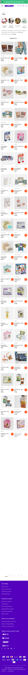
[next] (26, 2)
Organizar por (13, 38)
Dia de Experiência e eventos (9, 621)
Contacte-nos (5, 604)
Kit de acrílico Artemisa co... (4, 456)
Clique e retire (5, 613)
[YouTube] (11, 648)
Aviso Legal (17, 669)
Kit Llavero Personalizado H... (4, 213)
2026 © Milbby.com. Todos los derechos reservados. (14, 667)
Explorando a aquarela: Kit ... (4, 301)
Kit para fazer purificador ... (4, 257)
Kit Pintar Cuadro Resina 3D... (18, 191)
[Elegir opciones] (25, 58)
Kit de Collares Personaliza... (4, 147)
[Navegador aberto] (2, 5)
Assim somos (5, 586)
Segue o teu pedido (6, 601)
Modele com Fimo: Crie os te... (5, 434)
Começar (3, 12)
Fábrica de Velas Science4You (18, 434)
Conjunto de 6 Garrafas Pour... (4, 169)
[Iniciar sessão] (20, 5)
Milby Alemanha (6, 594)
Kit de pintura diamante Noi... (17, 368)
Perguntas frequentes (7, 611)
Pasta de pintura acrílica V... (17, 125)
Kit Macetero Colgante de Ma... (4, 346)
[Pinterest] (8, 648)
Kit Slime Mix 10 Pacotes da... (17, 279)
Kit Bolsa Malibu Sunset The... (17, 412)
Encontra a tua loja (6, 589)
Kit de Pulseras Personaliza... (17, 169)
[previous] (2, 2)
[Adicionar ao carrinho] (12, 58)
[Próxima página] (21, 575)
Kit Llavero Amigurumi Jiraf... (4, 324)
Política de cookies (4, 670)
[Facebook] (2, 648)
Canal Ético (23, 669)
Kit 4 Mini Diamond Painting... (18, 257)
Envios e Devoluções (7, 606)
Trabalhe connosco (6, 591)
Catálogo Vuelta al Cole (8, 626)
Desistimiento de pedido (8, 609)
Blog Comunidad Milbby (8, 624)
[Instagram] (5, 648)
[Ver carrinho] (26, 5)
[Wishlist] (23, 5)
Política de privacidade (11, 670)
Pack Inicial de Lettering (17, 235)
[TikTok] (14, 648)
